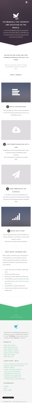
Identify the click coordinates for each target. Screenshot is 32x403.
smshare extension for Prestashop (11, 352)
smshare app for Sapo (9, 356)
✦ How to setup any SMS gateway (12, 371)
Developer (6, 386)
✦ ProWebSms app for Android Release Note (14, 378)
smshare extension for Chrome (11, 349)
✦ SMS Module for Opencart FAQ (12, 373)
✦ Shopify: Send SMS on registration (12, 369)
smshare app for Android (9, 345)
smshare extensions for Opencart (11, 351)
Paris (26, 401)
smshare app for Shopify (9, 354)
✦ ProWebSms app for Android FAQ (12, 375)
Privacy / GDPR (7, 390)
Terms (5, 388)
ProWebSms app (14, 30)
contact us (20, 317)
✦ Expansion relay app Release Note (12, 377)
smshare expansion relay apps (10, 347)
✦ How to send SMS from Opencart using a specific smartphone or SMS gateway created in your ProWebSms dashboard (16, 365)
